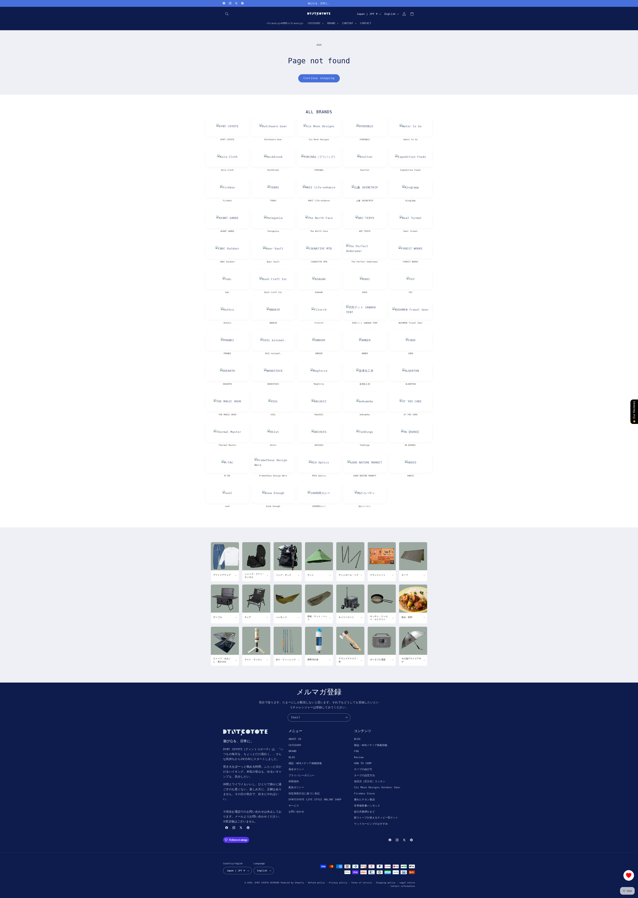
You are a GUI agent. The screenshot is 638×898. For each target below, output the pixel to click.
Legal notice (407, 883)
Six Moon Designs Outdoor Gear (377, 787)
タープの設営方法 (364, 775)
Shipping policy (385, 883)
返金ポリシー (296, 769)
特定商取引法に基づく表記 (304, 793)
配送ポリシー (296, 787)
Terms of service (361, 883)
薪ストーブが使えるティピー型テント (376, 817)
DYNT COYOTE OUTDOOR (267, 883)
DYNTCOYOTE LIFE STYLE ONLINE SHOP (315, 799)
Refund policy (316, 883)
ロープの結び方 (363, 769)
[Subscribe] (346, 717)
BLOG (292, 757)
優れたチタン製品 (364, 799)
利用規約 (294, 781)
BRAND (293, 751)
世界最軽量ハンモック (367, 805)
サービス (294, 805)
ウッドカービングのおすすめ (371, 823)
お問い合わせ (296, 811)
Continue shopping (319, 78)
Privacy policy (338, 883)
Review (359, 757)
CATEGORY (295, 745)
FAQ (356, 751)
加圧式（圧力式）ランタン (369, 781)
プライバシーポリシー (302, 775)
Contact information (403, 886)
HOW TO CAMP (363, 763)
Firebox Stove (364, 793)
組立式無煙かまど (364, 811)
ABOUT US (295, 739)
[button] (227, 14)
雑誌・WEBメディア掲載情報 (305, 763)
